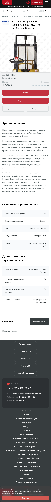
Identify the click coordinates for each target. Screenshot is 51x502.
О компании (26, 410)
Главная (5, 16)
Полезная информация (26, 418)
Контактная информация (26, 482)
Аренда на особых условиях (26, 446)
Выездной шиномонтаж (26, 442)
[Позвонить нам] (28, 2)
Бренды (26, 426)
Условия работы (26, 478)
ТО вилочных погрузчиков (26, 454)
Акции (26, 486)
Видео (26, 474)
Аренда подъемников (26, 462)
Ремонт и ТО (15, 16)
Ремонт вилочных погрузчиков (26, 466)
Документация (26, 470)
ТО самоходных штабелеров (26, 458)
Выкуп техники (26, 434)
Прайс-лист (26, 422)
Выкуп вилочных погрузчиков (26, 438)
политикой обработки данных (12, 493)
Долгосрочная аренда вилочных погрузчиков (26, 450)
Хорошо (25, 498)
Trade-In (26, 430)
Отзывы (44, 82)
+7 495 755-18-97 (19, 387)
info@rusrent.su (18, 400)
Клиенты (26, 414)
